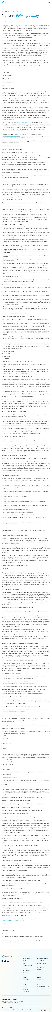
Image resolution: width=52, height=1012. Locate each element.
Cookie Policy (24, 373)
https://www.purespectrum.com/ (23, 122)
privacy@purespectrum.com (25, 37)
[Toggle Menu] (49, 2)
